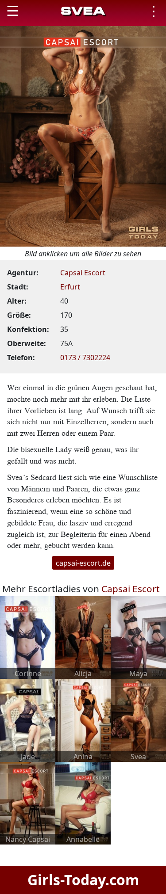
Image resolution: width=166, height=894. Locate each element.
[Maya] (138, 637)
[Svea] (138, 719)
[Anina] (83, 719)
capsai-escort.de (83, 562)
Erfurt (70, 287)
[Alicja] (83, 637)
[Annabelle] (83, 802)
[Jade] (27, 719)
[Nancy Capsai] (27, 802)
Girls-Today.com (83, 879)
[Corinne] (27, 637)
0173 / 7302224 (85, 357)
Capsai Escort (82, 273)
